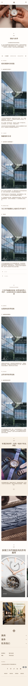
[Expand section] (26, 635)
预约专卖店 (11, 653)
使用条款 (16, 673)
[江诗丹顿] (14, 2)
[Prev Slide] (2, 55)
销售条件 (5, 673)
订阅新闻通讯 (3, 664)
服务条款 (11, 673)
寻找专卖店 (11, 655)
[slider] (10, 113)
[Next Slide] (25, 55)
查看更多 (5, 593)
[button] (14, 93)
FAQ (2, 655)
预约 (14, 489)
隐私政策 (22, 673)
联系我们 (6, 621)
